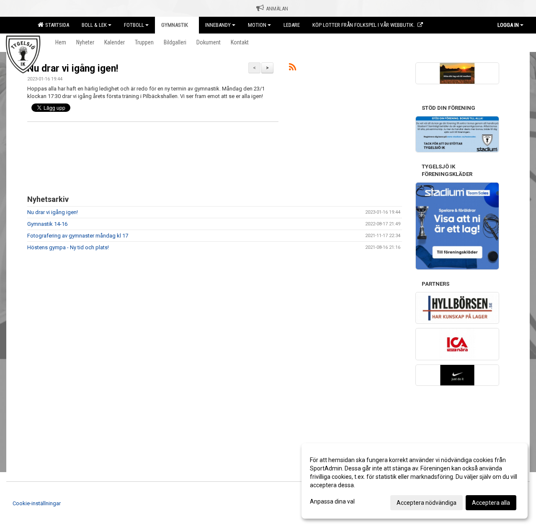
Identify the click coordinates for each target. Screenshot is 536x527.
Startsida (56, 25)
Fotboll (134, 25)
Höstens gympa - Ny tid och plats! (68, 247)
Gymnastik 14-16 (47, 224)
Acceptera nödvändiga (426, 502)
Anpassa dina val (332, 501)
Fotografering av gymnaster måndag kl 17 (77, 235)
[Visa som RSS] (292, 68)
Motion (257, 25)
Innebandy (218, 25)
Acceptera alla (491, 502)
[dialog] (415, 481)
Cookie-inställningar (37, 503)
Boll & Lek (94, 25)
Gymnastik (174, 25)
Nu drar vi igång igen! (72, 68)
